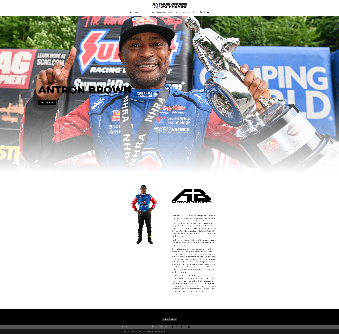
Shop (153, 12)
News (170, 12)
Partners (161, 12)
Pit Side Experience (183, 12)
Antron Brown (85, 90)
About (136, 12)
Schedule (146, 12)
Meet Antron (47, 103)
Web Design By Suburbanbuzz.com (154, 331)
